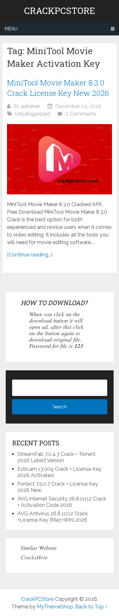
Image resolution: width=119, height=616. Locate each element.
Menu (11, 28)
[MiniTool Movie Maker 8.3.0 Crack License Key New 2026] (59, 159)
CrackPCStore (59, 10)
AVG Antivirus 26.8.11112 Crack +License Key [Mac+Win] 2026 (52, 517)
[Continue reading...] (29, 255)
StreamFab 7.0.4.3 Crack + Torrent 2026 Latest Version (56, 457)
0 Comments (80, 114)
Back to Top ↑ (91, 607)
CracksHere (34, 557)
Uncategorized (32, 114)
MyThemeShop (55, 607)
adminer (30, 106)
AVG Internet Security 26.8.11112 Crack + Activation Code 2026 (61, 502)
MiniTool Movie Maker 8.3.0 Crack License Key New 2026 (58, 88)
